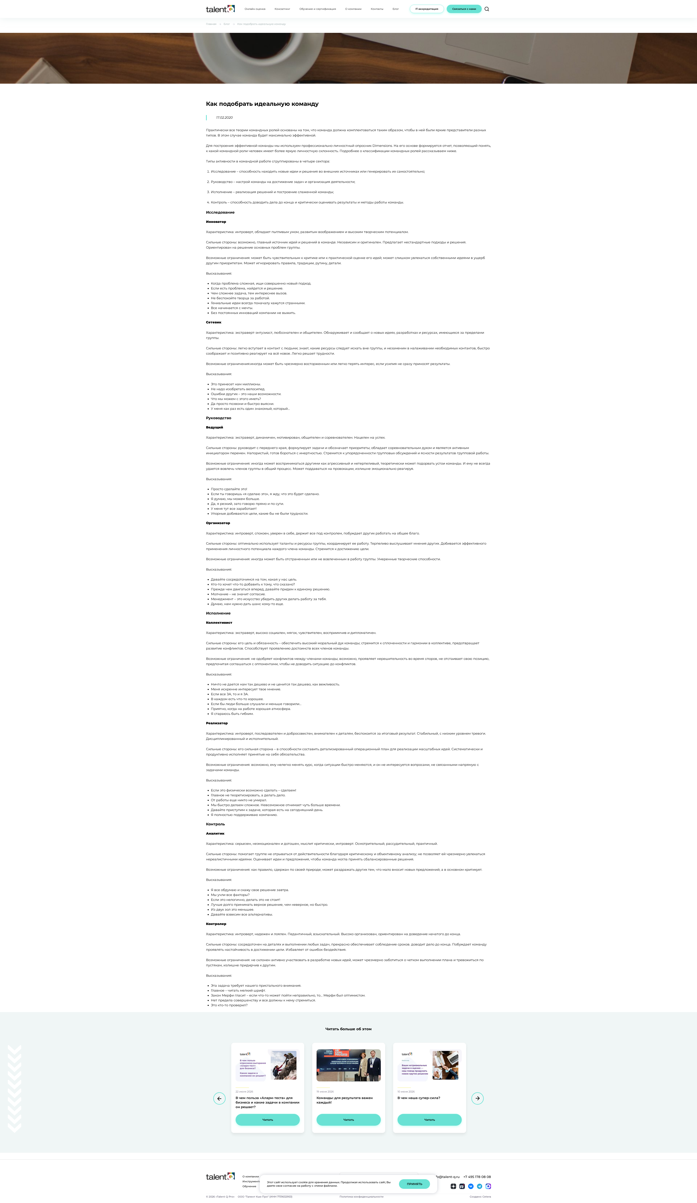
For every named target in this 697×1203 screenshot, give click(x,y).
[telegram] (479, 1186)
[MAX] (488, 1186)
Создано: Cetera (480, 1196)
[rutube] (462, 1186)
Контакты (377, 9)
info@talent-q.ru (446, 1177)
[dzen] (453, 1186)
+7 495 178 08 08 (477, 1177)
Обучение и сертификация (317, 9)
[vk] (471, 1186)
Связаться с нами (464, 9)
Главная (211, 24)
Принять (414, 1184)
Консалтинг (282, 9)
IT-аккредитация (426, 9)
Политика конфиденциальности (362, 1196)
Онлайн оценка (255, 9)
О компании (353, 9)
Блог (396, 9)
